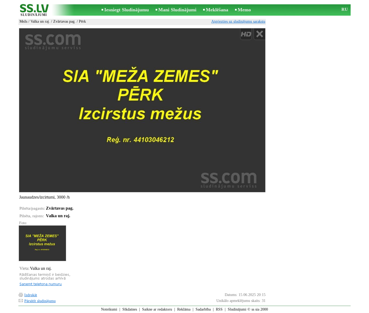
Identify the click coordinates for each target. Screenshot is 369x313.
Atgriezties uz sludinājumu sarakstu (238, 21)
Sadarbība (203, 309)
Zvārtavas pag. (64, 21)
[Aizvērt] (259, 34)
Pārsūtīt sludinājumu (40, 301)
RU (344, 9)
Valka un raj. (40, 21)
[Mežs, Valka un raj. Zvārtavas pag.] (42, 243)
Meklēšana (217, 9)
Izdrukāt (30, 295)
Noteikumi (109, 309)
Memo (244, 9)
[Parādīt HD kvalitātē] (142, 110)
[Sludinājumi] (33, 10)
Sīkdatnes (129, 309)
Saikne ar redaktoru (157, 309)
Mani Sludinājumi (177, 9)
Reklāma (183, 309)
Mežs (23, 21)
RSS (219, 309)
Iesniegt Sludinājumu (126, 9)
